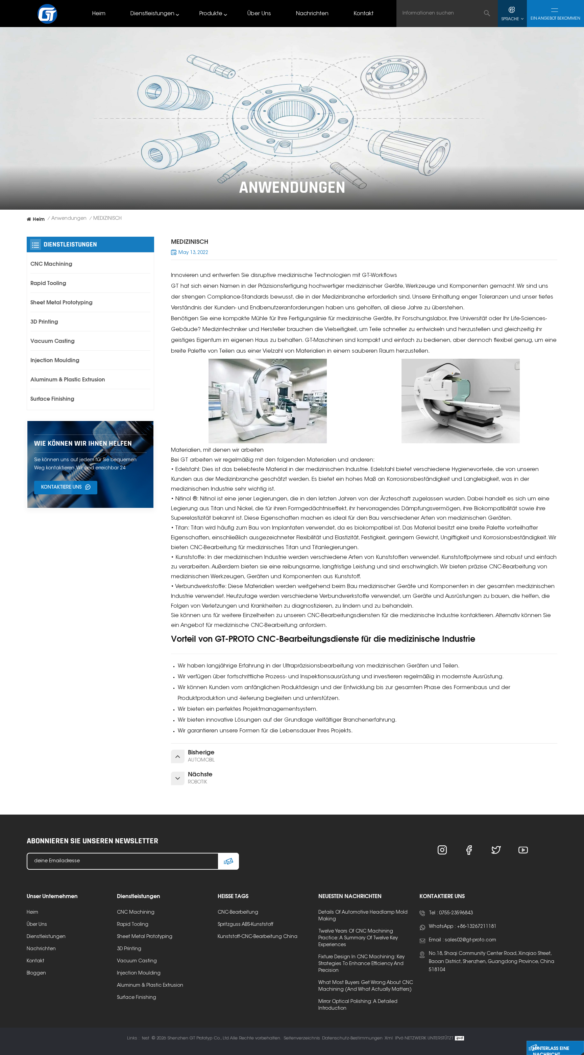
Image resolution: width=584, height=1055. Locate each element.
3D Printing (44, 321)
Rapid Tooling (48, 283)
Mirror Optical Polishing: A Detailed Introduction (357, 1005)
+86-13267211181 (476, 926)
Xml (389, 1038)
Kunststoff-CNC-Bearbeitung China (257, 937)
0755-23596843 (456, 913)
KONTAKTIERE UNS (61, 487)
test (145, 1038)
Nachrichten (312, 14)
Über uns (259, 14)
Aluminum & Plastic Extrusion (67, 379)
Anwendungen (69, 218)
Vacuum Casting (52, 340)
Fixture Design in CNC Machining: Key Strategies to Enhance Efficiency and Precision (361, 964)
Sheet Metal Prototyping (61, 302)
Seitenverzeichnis (302, 1038)
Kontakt (363, 14)
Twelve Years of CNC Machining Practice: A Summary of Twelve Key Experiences (358, 938)
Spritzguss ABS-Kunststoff (245, 924)
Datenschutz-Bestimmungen (352, 1038)
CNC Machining (51, 263)
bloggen (36, 973)
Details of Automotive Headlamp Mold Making (363, 916)
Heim (98, 14)
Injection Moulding (54, 360)
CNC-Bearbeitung (238, 912)
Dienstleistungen (152, 14)
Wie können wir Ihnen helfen (83, 443)
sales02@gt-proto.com (470, 940)
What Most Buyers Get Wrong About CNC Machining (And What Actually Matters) (365, 986)
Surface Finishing (52, 398)
